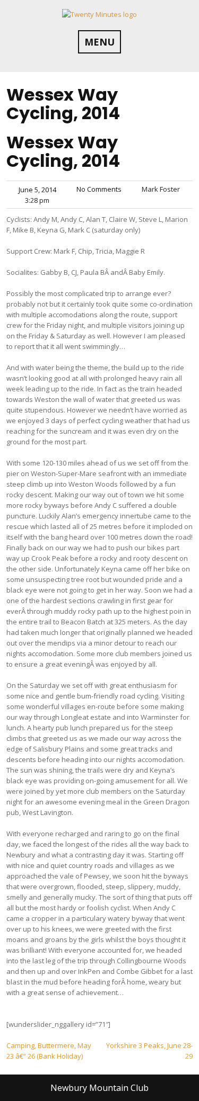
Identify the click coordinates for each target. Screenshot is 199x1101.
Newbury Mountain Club (99, 1088)
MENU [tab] (99, 41)
